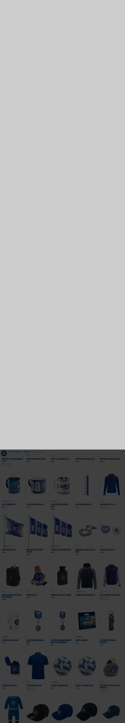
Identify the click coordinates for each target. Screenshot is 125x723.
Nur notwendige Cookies (43, 375)
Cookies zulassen (81, 375)
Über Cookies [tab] (82, 350)
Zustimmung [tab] (43, 350)
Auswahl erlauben (62, 375)
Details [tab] (62, 350)
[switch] (55, 371)
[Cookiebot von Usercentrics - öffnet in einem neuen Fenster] (84, 347)
